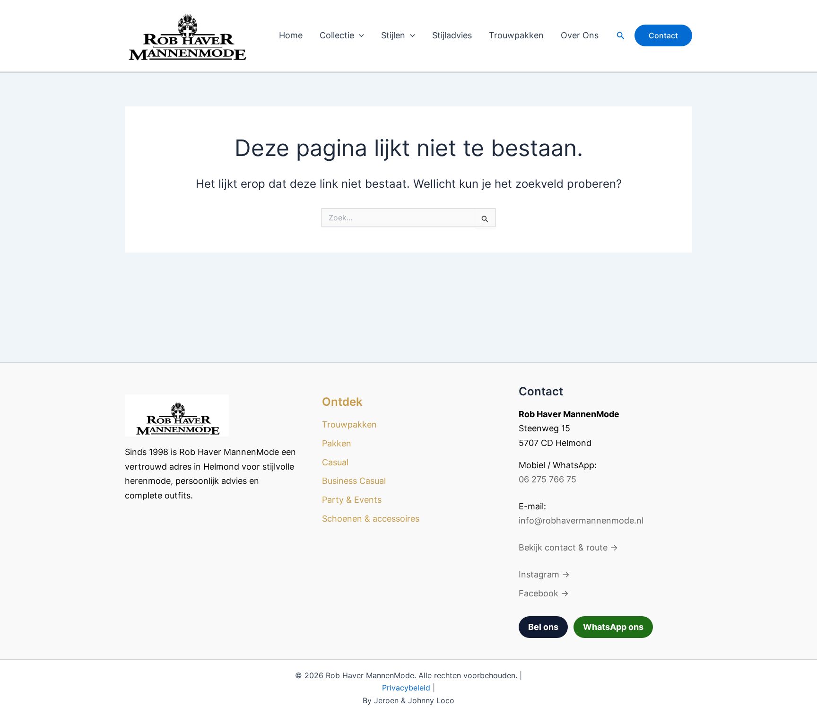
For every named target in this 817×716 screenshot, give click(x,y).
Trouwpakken (516, 35)
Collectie (337, 35)
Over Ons (580, 35)
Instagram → (544, 574)
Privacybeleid (406, 687)
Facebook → (544, 593)
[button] (359, 35)
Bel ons (543, 627)
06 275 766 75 (547, 479)
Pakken (336, 443)
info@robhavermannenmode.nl (581, 520)
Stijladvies (452, 35)
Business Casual (354, 481)
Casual (335, 462)
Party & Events (352, 500)
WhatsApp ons (613, 627)
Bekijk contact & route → (568, 547)
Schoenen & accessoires (370, 519)
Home (291, 35)
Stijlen (393, 35)
